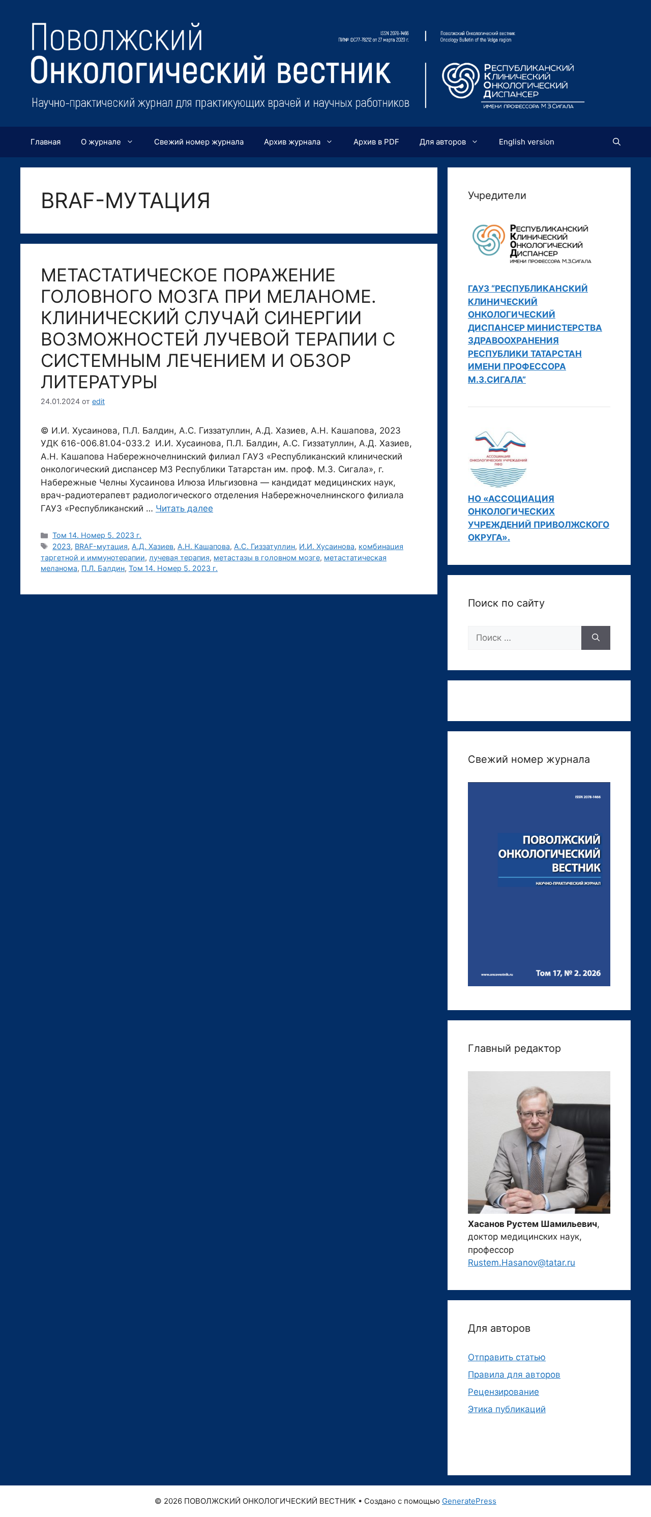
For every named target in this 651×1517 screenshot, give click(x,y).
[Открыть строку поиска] (617, 142)
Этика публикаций (507, 1409)
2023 (61, 546)
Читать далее (184, 508)
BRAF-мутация (101, 546)
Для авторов (443, 142)
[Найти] (595, 638)
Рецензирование (503, 1392)
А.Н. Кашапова (203, 546)
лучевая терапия (179, 557)
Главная (46, 142)
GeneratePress (469, 1501)
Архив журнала (292, 142)
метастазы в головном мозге (267, 557)
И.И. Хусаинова (326, 546)
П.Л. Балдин (103, 568)
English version (526, 142)
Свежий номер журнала (199, 142)
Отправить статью (507, 1357)
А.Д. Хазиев (152, 546)
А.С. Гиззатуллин (264, 546)
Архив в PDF (376, 142)
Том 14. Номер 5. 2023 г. (96, 535)
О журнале (101, 142)
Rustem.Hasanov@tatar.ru (521, 1262)
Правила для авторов (514, 1374)
